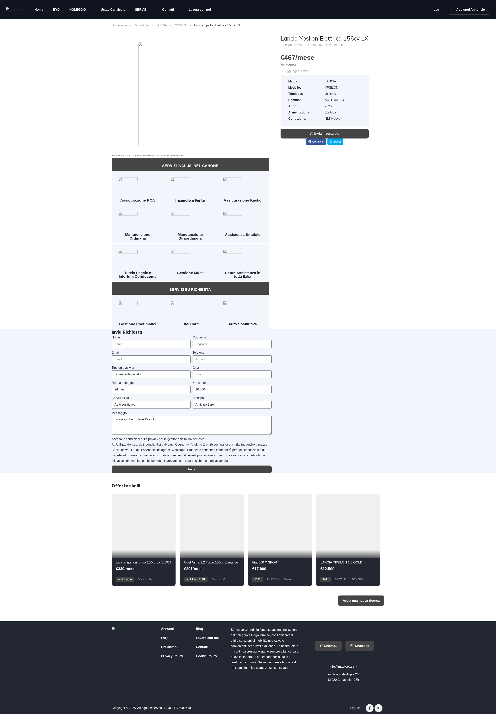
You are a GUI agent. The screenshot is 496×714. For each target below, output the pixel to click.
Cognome (199, 337)
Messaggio (119, 413)
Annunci (167, 629)
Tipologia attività (123, 367)
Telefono (198, 352)
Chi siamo (169, 647)
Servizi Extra (120, 398)
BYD (56, 9)
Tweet (337, 141)
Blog (199, 629)
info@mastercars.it (343, 666)
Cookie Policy (206, 656)
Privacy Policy (172, 656)
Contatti (168, 9)
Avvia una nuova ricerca (361, 600)
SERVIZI (141, 9)
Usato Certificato (113, 9)
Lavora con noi (200, 9)
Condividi (318, 141)
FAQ (164, 638)
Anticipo (198, 398)
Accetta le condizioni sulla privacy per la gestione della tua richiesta (158, 439)
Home (38, 9)
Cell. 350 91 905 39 (343, 659)
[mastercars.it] (16, 9)
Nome (116, 337)
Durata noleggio (123, 382)
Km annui (199, 382)
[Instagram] (378, 708)
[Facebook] (370, 708)
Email (116, 352)
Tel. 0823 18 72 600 (343, 630)
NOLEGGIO (77, 9)
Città (196, 367)
